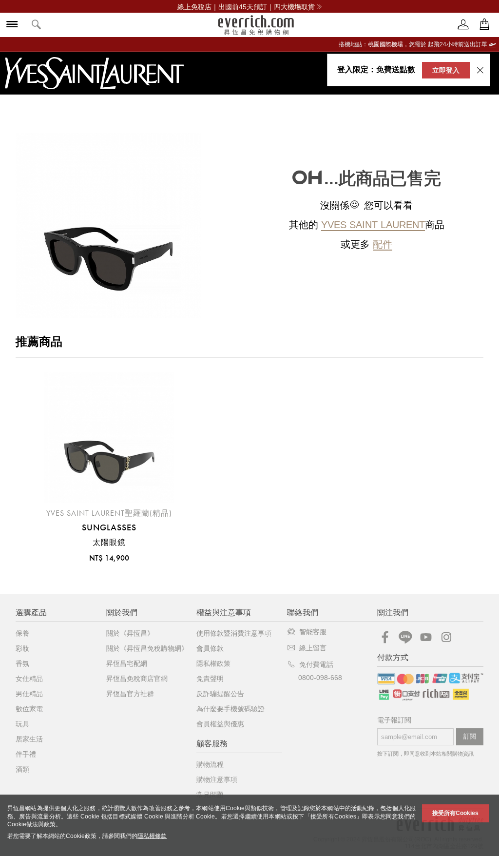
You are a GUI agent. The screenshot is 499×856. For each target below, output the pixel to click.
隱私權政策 (213, 663)
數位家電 (29, 709)
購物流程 (210, 764)
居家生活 (29, 739)
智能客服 (312, 632)
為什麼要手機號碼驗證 (230, 709)
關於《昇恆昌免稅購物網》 (147, 648)
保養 (22, 633)
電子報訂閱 (394, 720)
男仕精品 (29, 694)
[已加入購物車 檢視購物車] (484, 25)
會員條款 (210, 648)
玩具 (22, 724)
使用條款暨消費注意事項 (233, 633)
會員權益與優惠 (220, 724)
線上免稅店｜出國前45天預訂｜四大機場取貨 (246, 7)
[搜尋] (36, 25)
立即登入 (446, 70)
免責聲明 (210, 678)
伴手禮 (26, 754)
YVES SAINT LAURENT (373, 224)
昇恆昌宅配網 (126, 663)
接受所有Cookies (455, 813)
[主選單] (12, 25)
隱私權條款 (152, 836)
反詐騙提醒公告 (220, 694)
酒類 (22, 769)
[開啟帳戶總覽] (463, 25)
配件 (382, 244)
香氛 (22, 663)
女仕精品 (29, 678)
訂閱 (469, 736)
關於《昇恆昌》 (130, 633)
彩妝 (22, 648)
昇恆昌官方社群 (130, 694)
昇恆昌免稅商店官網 (137, 678)
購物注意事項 (216, 779)
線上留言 (312, 648)
